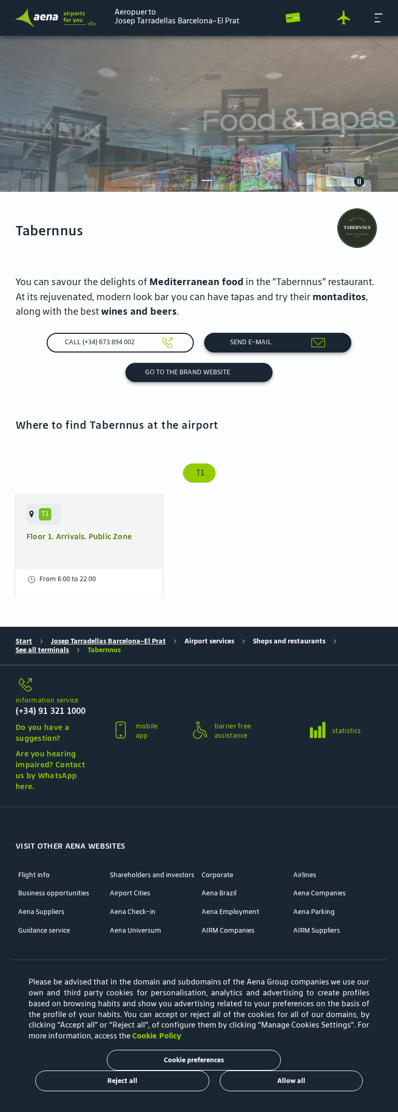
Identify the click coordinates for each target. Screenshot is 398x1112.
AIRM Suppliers (316, 930)
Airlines (304, 875)
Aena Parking (314, 912)
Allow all (291, 1080)
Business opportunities (53, 893)
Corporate (217, 875)
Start (24, 641)
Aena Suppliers (41, 912)
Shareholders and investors (152, 875)
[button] (378, 17)
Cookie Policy (156, 1035)
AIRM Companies (228, 930)
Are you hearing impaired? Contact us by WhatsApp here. (50, 770)
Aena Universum (135, 930)
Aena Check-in (132, 912)
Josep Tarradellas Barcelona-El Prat (108, 641)
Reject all (122, 1080)
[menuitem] (199, 114)
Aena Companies (319, 893)
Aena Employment (230, 912)
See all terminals (42, 650)
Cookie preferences (194, 1059)
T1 (199, 472)
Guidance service (44, 930)
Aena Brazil (219, 893)
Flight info (34, 875)
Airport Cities (130, 893)
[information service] (52, 685)
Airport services (209, 641)
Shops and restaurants (289, 641)
